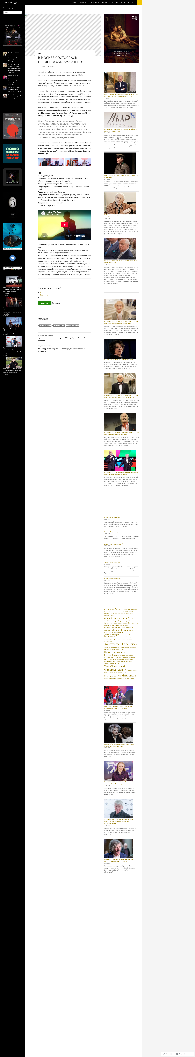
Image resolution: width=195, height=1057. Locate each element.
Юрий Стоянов (129, 678)
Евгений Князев (133, 635)
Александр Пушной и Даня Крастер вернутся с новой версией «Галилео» (61, 348)
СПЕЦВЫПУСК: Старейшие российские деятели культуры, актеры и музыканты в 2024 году (121, 396)
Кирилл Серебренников (127, 639)
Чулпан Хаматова (108, 672)
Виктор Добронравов (111, 625)
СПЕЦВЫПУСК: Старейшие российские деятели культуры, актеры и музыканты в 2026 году (121, 322)
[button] (44, 162)
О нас (133, 3)
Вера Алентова (133, 623)
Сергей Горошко (129, 659)
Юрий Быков (106, 678)
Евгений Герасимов (124, 634)
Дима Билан (107, 633)
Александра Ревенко (128, 611)
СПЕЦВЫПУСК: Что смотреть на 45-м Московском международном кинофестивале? (121, 473)
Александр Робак (126, 609)
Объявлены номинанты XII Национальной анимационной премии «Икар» (121, 130)
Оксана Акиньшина (130, 655)
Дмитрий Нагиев (117, 633)
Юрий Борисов (126, 675)
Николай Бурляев (111, 655)
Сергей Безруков (131, 657)
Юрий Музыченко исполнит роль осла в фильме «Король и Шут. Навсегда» (118, 707)
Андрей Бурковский (118, 615)
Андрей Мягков (108, 621)
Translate (17, 269)
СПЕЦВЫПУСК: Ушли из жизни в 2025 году (118, 360)
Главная (73, 3)
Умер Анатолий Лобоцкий (113, 579)
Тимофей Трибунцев (111, 663)
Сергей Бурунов (110, 659)
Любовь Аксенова (115, 647)
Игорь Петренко (45, 325)
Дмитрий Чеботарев (111, 635)
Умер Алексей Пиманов (112, 517)
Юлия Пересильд (110, 676)
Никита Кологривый (120, 649)
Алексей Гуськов (109, 613)
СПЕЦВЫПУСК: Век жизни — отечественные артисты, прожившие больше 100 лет (121, 433)
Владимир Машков (112, 627)
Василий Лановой (122, 623)
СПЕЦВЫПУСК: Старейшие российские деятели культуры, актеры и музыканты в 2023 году (14, 80)
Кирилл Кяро (116, 639)
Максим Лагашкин (133, 647)
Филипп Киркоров (132, 670)
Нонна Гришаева (123, 655)
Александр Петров (113, 609)
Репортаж (105, 3)
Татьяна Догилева (129, 661)
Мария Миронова (73, 325)
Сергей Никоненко (110, 661)
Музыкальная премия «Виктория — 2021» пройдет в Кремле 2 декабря (61, 338)
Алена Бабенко (129, 613)
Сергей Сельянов (121, 661)
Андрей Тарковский (130, 621)
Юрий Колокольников (116, 678)
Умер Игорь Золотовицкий (113, 544)
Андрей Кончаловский (116, 618)
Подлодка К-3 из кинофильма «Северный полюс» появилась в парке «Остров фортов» (12, 371)
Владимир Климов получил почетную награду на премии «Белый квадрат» (118, 860)
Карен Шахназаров (108, 639)
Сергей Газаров (120, 659)
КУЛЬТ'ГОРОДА (10, 2)
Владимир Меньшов (127, 627)
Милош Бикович (109, 649)
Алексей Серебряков (120, 613)
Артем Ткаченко (110, 623)
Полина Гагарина (122, 657)
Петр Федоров (114, 657)
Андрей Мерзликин (133, 618)
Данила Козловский (122, 630)
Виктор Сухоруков (124, 625)
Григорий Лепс (107, 630)
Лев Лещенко (107, 647)
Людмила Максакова (125, 647)
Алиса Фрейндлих (109, 615)
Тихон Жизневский (114, 666)
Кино (40, 54)
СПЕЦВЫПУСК (125, 3)
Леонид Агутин (59, 325)
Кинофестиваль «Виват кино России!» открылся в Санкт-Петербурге (118, 783)
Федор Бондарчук (115, 669)
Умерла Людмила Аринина (113, 532)
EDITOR (51, 66)
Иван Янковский (109, 637)
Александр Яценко (118, 611)
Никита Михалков (114, 652)
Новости (82, 3)
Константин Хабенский (120, 644)
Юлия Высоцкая (126, 672)
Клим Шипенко (108, 641)
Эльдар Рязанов (118, 672)
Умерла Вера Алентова (112, 562)
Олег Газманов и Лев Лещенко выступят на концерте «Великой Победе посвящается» (121, 95)
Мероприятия (93, 3)
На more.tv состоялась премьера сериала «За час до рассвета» (14, 89)
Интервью (115, 3)
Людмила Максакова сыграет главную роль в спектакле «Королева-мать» (120, 745)
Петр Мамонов (107, 657)
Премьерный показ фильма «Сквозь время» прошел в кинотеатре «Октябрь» (11, 331)
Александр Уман (134, 609)
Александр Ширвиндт (108, 611)
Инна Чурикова (120, 637)
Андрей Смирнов (118, 621)
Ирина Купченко (130, 637)
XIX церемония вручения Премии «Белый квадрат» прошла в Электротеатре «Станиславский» (118, 821)
